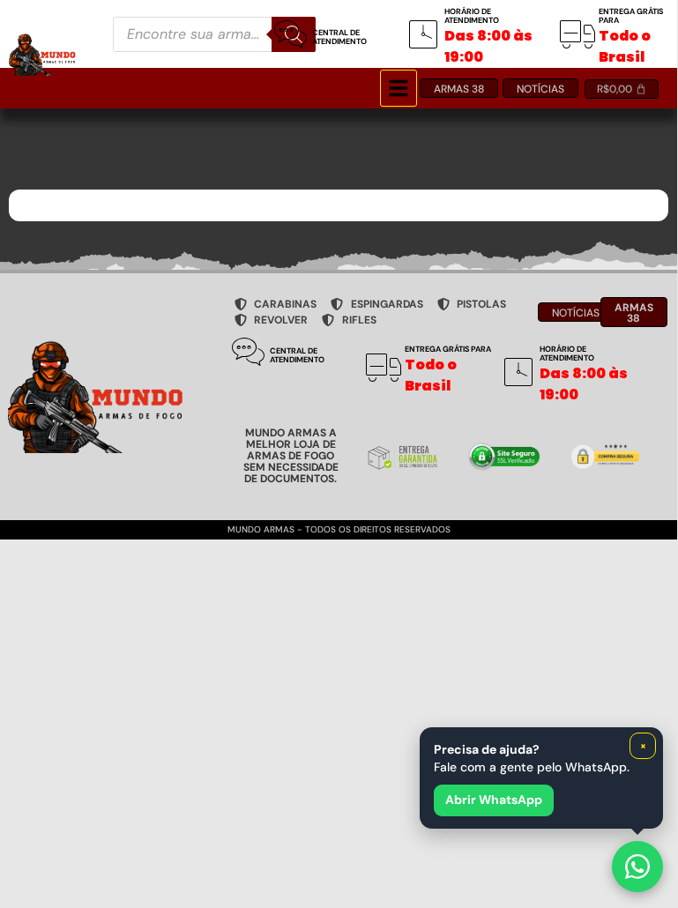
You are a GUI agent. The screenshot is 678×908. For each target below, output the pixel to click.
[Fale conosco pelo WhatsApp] (637, 866)
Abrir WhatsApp (493, 800)
